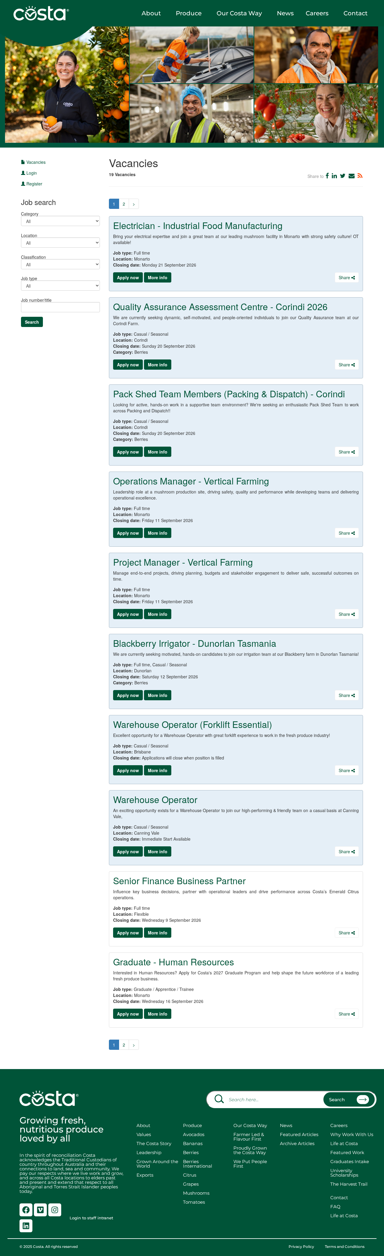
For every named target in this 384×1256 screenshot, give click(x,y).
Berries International (197, 1163)
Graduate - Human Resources (173, 961)
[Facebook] (26, 1209)
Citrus (189, 1175)
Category (29, 213)
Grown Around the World (157, 1163)
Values (143, 1134)
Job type (29, 277)
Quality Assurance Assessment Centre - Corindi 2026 (220, 306)
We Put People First (250, 1163)
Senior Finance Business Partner (179, 880)
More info (157, 277)
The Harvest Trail (349, 1184)
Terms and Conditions (344, 1246)
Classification (33, 256)
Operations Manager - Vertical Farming (191, 480)
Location (29, 234)
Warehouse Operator (155, 799)
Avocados (193, 1134)
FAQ (335, 1206)
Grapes (191, 1184)
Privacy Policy (301, 1246)
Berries (191, 1152)
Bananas (192, 1143)
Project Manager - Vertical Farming (183, 561)
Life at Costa (344, 1143)
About (151, 13)
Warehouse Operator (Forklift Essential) (192, 724)
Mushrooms (196, 1193)
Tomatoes (194, 1202)
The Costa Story (153, 1143)
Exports (144, 1175)
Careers (317, 13)
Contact (356, 13)
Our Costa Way (239, 13)
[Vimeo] (40, 1209)
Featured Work (347, 1152)
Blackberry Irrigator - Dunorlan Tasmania (194, 643)
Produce (189, 13)
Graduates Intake (349, 1161)
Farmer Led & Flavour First (248, 1136)
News (285, 13)
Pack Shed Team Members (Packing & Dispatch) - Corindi (229, 393)
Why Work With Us (351, 1134)
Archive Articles (297, 1143)
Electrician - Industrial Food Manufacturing (198, 225)
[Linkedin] (26, 1225)
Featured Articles (299, 1134)
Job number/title (36, 299)
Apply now (128, 277)
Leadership (148, 1152)
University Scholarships (344, 1172)
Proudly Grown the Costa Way (250, 1150)
